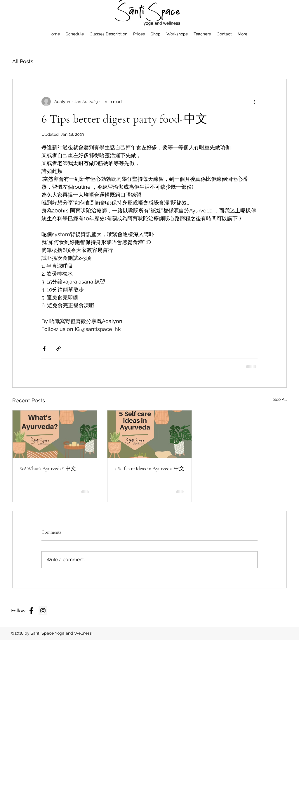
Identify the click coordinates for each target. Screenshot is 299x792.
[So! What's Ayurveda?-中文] (55, 434)
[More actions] (254, 101)
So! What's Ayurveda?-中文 (48, 468)
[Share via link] (58, 348)
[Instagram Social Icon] (43, 610)
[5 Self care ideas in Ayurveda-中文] (149, 434)
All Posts (22, 61)
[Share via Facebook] (44, 348)
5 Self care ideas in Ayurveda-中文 (149, 468)
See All (280, 399)
